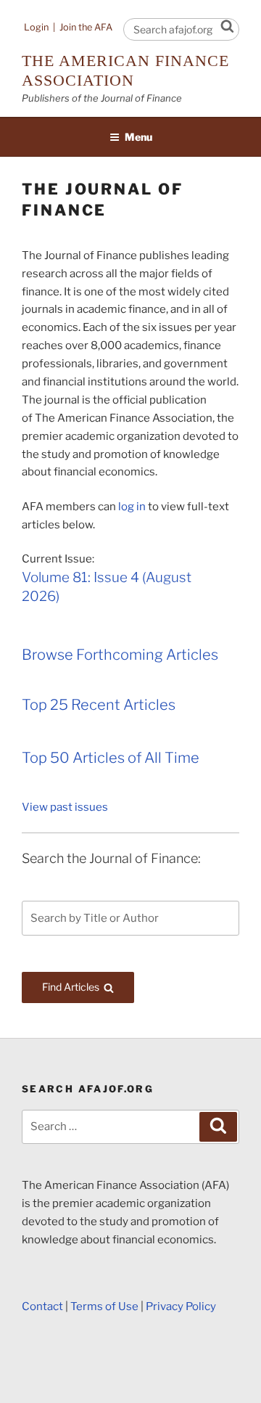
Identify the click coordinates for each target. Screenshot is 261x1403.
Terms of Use (104, 1306)
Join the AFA (85, 27)
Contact (42, 1306)
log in (132, 506)
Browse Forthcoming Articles (120, 654)
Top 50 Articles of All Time (110, 757)
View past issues (65, 807)
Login (36, 27)
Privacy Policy (181, 1306)
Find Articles (88, 986)
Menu (138, 137)
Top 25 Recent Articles (98, 704)
